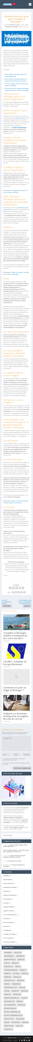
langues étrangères (11, 998)
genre (7, 984)
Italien (22, 987)
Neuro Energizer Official (10, 850)
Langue (7, 994)
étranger (8, 1029)
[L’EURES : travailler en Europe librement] (16, 651)
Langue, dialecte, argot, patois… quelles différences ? (15, 845)
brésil (18, 966)
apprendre (20, 956)
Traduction (8, 1026)
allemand (8, 952)
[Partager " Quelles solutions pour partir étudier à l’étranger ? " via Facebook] (10, 587)
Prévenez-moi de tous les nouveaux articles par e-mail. (16, 763)
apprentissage (9, 959)
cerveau (23, 970)
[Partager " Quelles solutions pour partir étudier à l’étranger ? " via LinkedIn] (16, 587)
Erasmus (7, 977)
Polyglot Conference (12, 1012)
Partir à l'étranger (8, 922)
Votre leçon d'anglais (9, 942)
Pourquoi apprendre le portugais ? (14, 865)
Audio (6, 963)
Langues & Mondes (8, 907)
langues (17, 994)
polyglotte (9, 1019)
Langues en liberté (8, 910)
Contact (15, 1040)
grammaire (16, 984)
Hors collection (7, 899)
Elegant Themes (12, 1037)
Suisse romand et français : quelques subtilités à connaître (14, 856)
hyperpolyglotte (10, 987)
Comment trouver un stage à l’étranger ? (14, 689)
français (20, 980)
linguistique (9, 1001)
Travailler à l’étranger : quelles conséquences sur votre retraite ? (15, 635)
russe (6, 1022)
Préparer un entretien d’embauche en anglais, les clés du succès (16, 716)
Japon (6, 991)
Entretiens (6, 891)
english (25, 973)
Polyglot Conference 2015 (13, 1015)
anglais (17, 952)
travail (19, 1026)
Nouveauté (6, 918)
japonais (15, 991)
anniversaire (9, 956)
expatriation (9, 980)
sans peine (16, 1022)
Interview (5, 903)
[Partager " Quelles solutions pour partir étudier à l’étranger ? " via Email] (19, 587)
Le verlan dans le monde (14, 861)
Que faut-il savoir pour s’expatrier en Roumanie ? (16, 850)
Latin (24, 998)
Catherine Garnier (10, 970)
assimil (21, 959)
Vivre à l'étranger (8, 938)
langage (24, 991)
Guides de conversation (9, 895)
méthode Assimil (10, 1008)
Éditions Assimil (15, 25)
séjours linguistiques (20, 127)
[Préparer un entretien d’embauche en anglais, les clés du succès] (16, 703)
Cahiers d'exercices (8, 883)
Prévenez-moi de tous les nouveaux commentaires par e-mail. (13, 759)
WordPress (28, 1037)
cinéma (7, 973)
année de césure (20, 118)
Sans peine (6, 926)
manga (20, 1001)
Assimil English (7, 879)
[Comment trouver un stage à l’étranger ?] (16, 677)
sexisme (25, 1022)
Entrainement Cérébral (9, 887)
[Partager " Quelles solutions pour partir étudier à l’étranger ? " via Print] (23, 587)
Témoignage (6, 930)
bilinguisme (8, 966)
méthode (21, 1005)
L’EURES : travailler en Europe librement (15, 663)
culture (16, 973)
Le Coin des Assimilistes (9, 914)
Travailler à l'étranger (11, 27)
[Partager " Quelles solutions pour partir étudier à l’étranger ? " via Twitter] (13, 587)
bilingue (15, 963)
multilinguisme (9, 1005)
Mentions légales (7, 1040)
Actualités (6, 875)
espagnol (17, 977)
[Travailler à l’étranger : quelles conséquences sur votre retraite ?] (16, 622)
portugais (20, 1019)
